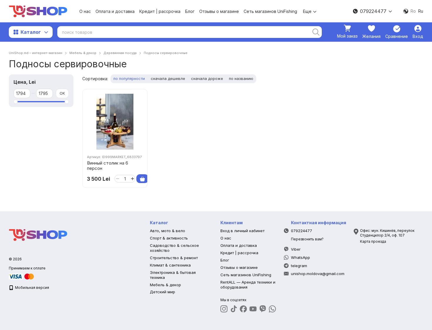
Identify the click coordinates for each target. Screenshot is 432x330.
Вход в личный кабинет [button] (242, 230)
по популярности (129, 78)
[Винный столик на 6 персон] (115, 122)
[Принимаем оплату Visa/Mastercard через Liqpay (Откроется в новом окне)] (22, 276)
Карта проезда (373, 241)
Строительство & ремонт (174, 257)
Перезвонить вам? (307, 239)
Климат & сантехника (170, 265)
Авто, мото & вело (167, 230)
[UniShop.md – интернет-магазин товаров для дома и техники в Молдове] (38, 234)
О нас (85, 11)
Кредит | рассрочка (159, 11)
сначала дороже (207, 78)
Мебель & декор (165, 284)
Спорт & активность (169, 238)
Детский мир (162, 291)
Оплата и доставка (115, 11)
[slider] (16, 102)
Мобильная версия (31, 287)
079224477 (373, 11)
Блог (190, 11)
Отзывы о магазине (219, 11)
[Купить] (142, 178)
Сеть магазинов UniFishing (270, 11)
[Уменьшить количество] (117, 178)
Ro (413, 11)
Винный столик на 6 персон (107, 165)
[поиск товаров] (316, 32)
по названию (241, 78)
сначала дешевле (168, 78)
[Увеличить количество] (132, 178)
